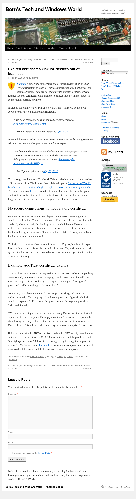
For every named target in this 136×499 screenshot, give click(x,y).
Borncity (104, 130)
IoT (65, 356)
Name (11, 431)
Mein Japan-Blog (108, 103)
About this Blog (23, 47)
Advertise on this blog (44, 47)
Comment (13, 393)
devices (33, 356)
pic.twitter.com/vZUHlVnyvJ (28, 163)
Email (10, 442)
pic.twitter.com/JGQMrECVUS (29, 123)
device (60, 356)
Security (42, 356)
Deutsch (109, 73)
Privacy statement (67, 47)
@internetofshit (67, 159)
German (21, 83)
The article (44, 345)
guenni (35, 77)
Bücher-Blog (106, 95)
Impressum (105, 121)
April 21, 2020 (64, 131)
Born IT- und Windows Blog (112, 83)
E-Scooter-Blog (107, 106)
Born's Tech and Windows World (43, 9)
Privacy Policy (44, 452)
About (103, 118)
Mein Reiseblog (107, 100)
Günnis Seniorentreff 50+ (111, 97)
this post (34, 191)
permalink (12, 359)
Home (10, 47)
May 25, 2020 (50, 171)
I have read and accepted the (31, 452)
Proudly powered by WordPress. (117, 486)
